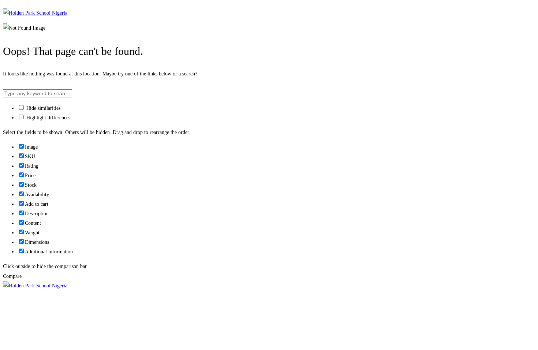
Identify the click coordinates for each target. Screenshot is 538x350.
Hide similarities (42, 108)
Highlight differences (47, 117)
